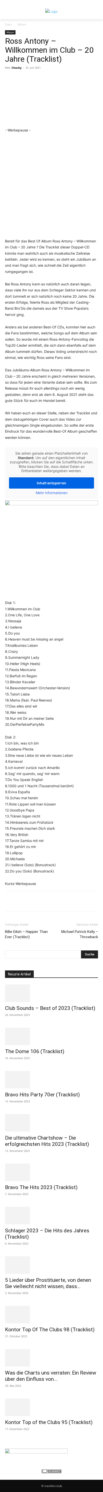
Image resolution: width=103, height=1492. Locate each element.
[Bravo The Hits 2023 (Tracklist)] (51, 1172)
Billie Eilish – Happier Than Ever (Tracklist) (26, 934)
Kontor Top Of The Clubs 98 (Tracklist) (49, 1330)
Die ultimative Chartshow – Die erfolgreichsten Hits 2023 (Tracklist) (47, 1141)
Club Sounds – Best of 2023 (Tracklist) (50, 1008)
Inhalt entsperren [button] (51, 483)
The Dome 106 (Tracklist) (34, 1051)
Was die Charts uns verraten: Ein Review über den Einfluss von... (50, 1376)
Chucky (17, 67)
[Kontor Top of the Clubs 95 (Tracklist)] (51, 1407)
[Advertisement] (51, 184)
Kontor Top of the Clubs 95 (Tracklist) (48, 1422)
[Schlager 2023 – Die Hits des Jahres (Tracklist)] (51, 1215)
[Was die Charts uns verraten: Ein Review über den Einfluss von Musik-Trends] (51, 1358)
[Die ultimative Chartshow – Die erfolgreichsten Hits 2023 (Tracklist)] (51, 1123)
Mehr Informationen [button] (52, 493)
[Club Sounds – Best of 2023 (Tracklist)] (51, 993)
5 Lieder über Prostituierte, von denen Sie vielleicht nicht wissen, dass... (48, 1283)
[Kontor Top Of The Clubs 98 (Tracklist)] (51, 1314)
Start (8, 24)
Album (21, 24)
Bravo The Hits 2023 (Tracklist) (41, 1187)
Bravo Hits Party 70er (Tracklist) (42, 1095)
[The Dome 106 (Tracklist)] (51, 1036)
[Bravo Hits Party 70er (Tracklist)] (51, 1079)
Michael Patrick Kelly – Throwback (79, 934)
